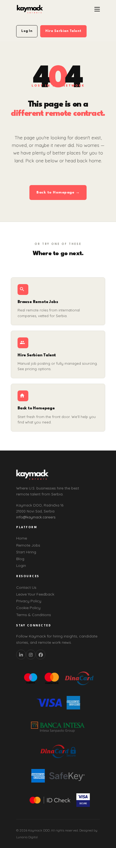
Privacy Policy (28, 601)
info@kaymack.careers (35, 517)
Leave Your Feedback (35, 594)
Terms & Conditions (33, 614)
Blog (20, 558)
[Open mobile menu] (97, 9)
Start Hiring (26, 552)
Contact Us (26, 587)
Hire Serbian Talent (63, 31)
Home (21, 538)
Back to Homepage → (58, 192)
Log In (26, 31)
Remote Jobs (28, 545)
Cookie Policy (28, 607)
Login (21, 565)
